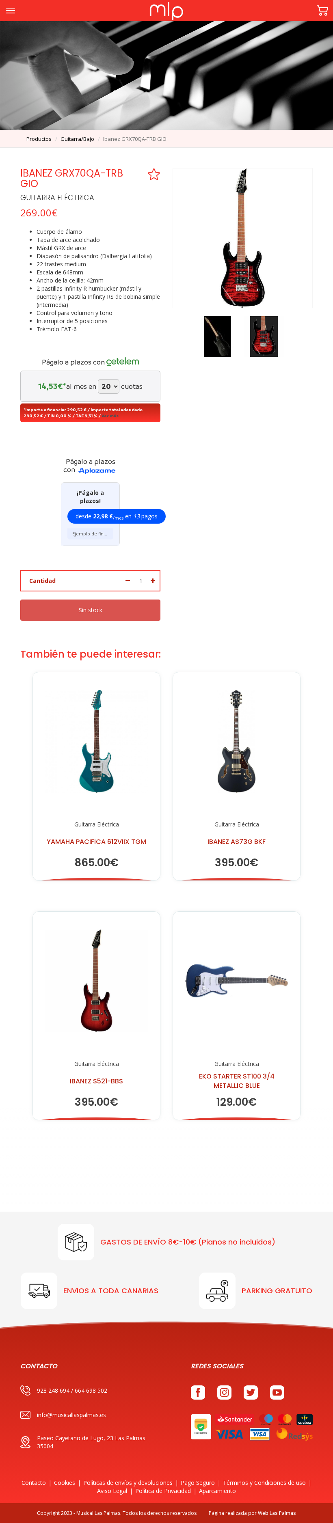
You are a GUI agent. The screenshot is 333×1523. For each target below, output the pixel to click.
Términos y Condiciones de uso (264, 1482)
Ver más (110, 416)
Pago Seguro (198, 1482)
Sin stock (90, 610)
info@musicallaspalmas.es (71, 1415)
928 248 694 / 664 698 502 (72, 1390)
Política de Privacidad (163, 1491)
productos (39, 138)
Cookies (64, 1482)
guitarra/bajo (77, 138)
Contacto (34, 1482)
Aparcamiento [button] (217, 1491)
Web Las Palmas (277, 1513)
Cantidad (42, 581)
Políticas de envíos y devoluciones (128, 1482)
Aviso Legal (112, 1491)
